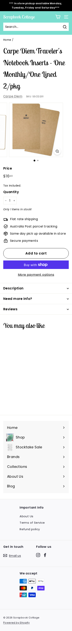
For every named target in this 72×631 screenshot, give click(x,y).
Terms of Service (32, 523)
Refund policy (30, 529)
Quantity (11, 192)
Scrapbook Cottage (19, 17)
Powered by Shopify (16, 622)
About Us (26, 516)
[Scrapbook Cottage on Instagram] (38, 554)
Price (7, 168)
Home (7, 40)
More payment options (36, 274)
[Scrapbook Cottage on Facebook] (45, 554)
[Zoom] (57, 151)
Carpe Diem (12, 96)
